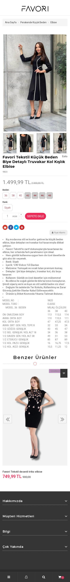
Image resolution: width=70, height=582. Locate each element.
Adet (14, 216)
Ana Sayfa (10, 22)
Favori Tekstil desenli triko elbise (22, 471)
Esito (64, 156)
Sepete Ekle (35, 216)
